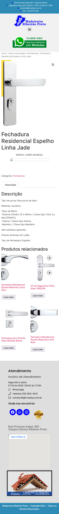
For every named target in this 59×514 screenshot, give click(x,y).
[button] (29, 29)
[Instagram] (26, 412)
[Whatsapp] (19, 412)
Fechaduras (32, 53)
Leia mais (9, 297)
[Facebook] (13, 412)
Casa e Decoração (17, 53)
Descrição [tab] (10, 184)
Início (3, 53)
